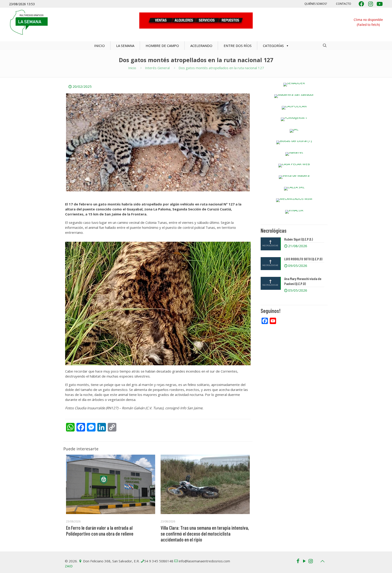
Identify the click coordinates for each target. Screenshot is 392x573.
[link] (294, 84)
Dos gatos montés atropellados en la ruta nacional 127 (221, 68)
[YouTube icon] (304, 560)
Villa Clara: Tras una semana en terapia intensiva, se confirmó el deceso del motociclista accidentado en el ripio (205, 533)
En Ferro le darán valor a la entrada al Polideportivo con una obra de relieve (99, 530)
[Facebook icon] (297, 560)
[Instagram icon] (310, 560)
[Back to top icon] (322, 561)
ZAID (69, 566)
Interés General (157, 68)
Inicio (132, 68)
